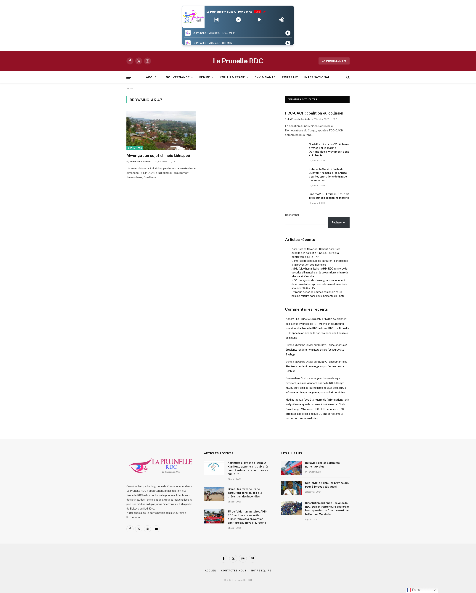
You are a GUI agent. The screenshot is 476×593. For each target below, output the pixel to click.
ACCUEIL (152, 77)
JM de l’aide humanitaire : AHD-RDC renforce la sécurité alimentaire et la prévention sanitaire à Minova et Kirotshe (320, 272)
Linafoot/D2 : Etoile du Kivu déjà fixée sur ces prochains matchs (329, 196)
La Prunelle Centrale (299, 119)
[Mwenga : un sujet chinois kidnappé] (161, 130)
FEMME (204, 77)
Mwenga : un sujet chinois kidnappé (158, 155)
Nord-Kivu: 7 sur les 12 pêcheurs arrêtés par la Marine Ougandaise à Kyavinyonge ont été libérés (329, 150)
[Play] (238, 19)
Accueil (210, 570)
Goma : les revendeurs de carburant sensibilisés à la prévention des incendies (245, 493)
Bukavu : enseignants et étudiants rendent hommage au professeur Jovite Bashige (316, 350)
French (416, 589)
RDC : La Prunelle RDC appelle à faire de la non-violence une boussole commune (317, 333)
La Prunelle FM (334, 60)
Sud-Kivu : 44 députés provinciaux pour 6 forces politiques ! (327, 484)
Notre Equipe (261, 570)
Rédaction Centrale (140, 161)
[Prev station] (260, 19)
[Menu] (128, 77)
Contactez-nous (233, 570)
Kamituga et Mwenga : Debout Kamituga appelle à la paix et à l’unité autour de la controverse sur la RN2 (316, 253)
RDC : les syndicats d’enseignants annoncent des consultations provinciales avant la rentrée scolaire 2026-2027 (319, 284)
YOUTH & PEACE (232, 77)
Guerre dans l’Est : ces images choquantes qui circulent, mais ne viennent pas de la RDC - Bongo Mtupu (315, 383)
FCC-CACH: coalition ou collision (314, 113)
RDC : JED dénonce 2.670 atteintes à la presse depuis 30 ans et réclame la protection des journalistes (315, 414)
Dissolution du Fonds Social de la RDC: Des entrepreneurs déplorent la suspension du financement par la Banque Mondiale (327, 509)
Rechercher (292, 214)
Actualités (135, 148)
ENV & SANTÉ (265, 77)
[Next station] (216, 19)
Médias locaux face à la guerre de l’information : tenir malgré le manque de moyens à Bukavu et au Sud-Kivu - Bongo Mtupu (317, 404)
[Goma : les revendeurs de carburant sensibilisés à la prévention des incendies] (214, 494)
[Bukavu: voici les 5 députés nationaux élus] (291, 468)
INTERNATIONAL (317, 77)
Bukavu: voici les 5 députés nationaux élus (322, 464)
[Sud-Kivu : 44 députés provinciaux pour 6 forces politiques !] (291, 488)
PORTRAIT (290, 77)
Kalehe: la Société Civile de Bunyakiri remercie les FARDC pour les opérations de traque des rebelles (328, 175)
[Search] (348, 77)
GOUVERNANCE (178, 77)
